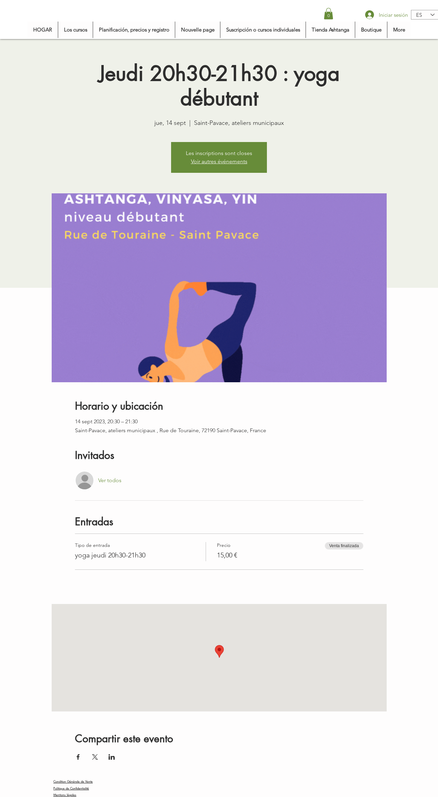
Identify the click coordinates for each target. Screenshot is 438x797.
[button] (328, 13)
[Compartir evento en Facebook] (78, 757)
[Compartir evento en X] (95, 757)
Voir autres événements (219, 161)
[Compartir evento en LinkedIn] (111, 757)
